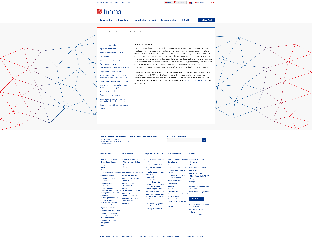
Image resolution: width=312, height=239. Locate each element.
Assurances (104, 56)
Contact (116, 3)
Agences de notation (108, 91)
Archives (171, 207)
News (169, 2)
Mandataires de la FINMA (199, 176)
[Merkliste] (190, 3)
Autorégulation (173, 199)
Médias (105, 3)
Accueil (99, 3)
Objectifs (193, 162)
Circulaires (172, 165)
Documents (181, 2)
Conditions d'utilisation (164, 236)
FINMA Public (196, 199)
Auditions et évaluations (177, 168)
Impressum (179, 236)
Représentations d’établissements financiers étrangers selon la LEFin (113, 76)
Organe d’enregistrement (110, 95)
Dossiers (171, 186)
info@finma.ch (106, 144)
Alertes (192, 212)
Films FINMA (172, 183)
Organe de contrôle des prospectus (114, 105)
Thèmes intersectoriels (131, 162)
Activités (193, 170)
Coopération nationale (198, 179)
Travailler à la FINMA (198, 168)
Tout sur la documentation (178, 159)
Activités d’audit (196, 173)
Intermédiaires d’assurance (119, 32)
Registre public (135, 32)
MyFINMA (200, 2)
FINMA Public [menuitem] (207, 20)
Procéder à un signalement (200, 192)
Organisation (195, 165)
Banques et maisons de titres (111, 52)
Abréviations (148, 236)
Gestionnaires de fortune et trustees (114, 68)
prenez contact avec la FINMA (196, 80)
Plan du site (190, 236)
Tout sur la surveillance (132, 159)
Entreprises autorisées (198, 209)
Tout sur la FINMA (197, 159)
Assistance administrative (155, 191)
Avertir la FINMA (196, 215)
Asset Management (108, 64)
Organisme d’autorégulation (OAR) (114, 81)
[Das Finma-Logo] (109, 12)
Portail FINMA (125, 3)
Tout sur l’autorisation (108, 45)
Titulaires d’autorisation (154, 164)
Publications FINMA (175, 180)
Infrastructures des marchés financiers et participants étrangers (115, 86)
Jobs (111, 3)
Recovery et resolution (154, 209)
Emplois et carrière (127, 236)
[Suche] (208, 3)
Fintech (103, 109)
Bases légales (172, 162)
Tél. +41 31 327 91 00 (107, 141)
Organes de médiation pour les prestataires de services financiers (113, 100)
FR (213, 2)
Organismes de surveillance (111, 71)
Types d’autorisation (108, 49)
